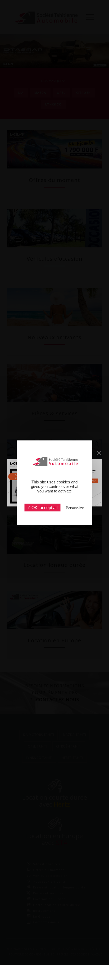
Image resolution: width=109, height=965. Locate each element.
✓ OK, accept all (42, 507)
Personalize (75, 508)
